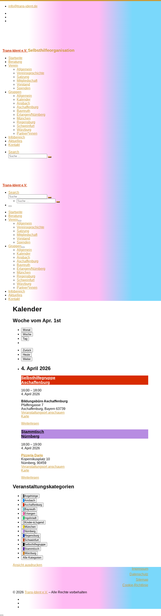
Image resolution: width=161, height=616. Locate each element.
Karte (25, 416)
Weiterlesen (30, 423)
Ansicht (27, 565)
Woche (27, 334)
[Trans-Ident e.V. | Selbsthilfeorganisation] (26, 46)
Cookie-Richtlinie (135, 585)
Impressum (140, 569)
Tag (25, 338)
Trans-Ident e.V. (36, 592)
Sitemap (142, 579)
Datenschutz (139, 574)
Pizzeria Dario (32, 455)
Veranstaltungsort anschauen (43, 412)
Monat (26, 329)
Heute (26, 354)
